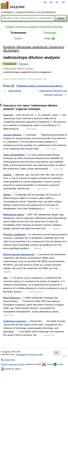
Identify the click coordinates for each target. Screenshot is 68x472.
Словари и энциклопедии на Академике (28, 12)
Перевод (23, 63)
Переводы (49, 32)
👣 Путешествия (8, 360)
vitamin (7, 174)
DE (51, 2)
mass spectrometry (14, 154)
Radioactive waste (13, 214)
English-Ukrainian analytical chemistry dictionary (34, 27)
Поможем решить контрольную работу (39, 86)
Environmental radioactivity (18, 254)
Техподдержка (21, 354)
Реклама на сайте (35, 354)
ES (57, 2)
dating (7, 194)
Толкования (18, 32)
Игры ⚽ (50, 38)
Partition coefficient (14, 234)
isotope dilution (12, 134)
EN (45, 2)
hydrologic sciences (14, 321)
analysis (8, 115)
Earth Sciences (11, 297)
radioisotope (14, 90)
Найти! (60, 18)
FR (63, 2)
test (5, 277)
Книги (18, 38)
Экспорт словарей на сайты (12, 364)
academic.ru (13, 5)
